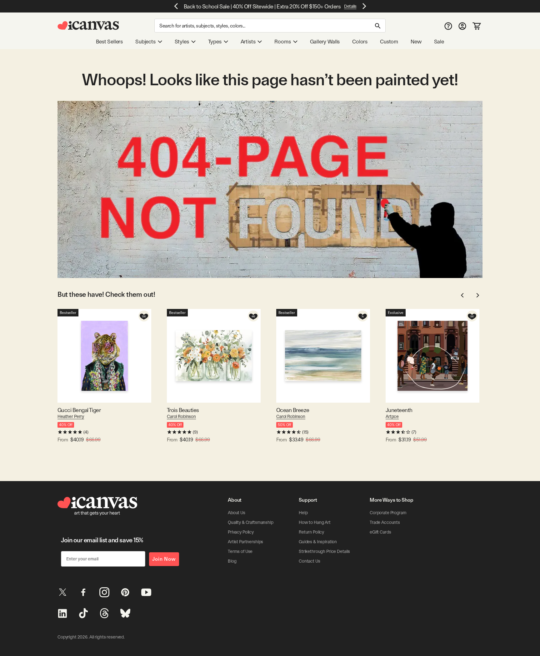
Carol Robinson (181, 416)
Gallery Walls (325, 41)
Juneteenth (399, 410)
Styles (182, 41)
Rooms (282, 41)
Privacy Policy (241, 531)
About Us (236, 512)
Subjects (145, 41)
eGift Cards (380, 531)
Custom (389, 41)
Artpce (392, 416)
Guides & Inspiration (318, 541)
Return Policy (311, 531)
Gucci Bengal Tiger (79, 410)
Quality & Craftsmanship (250, 522)
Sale (439, 41)
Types (215, 41)
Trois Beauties (183, 410)
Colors (360, 41)
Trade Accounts (385, 522)
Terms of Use (240, 551)
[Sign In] (462, 26)
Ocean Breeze (292, 410)
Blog (232, 561)
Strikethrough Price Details (324, 551)
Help (303, 512)
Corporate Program (388, 512)
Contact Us (309, 561)
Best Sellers (109, 41)
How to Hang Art (315, 522)
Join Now (164, 559)
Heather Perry (71, 416)
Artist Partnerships (245, 541)
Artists (248, 41)
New (416, 41)
